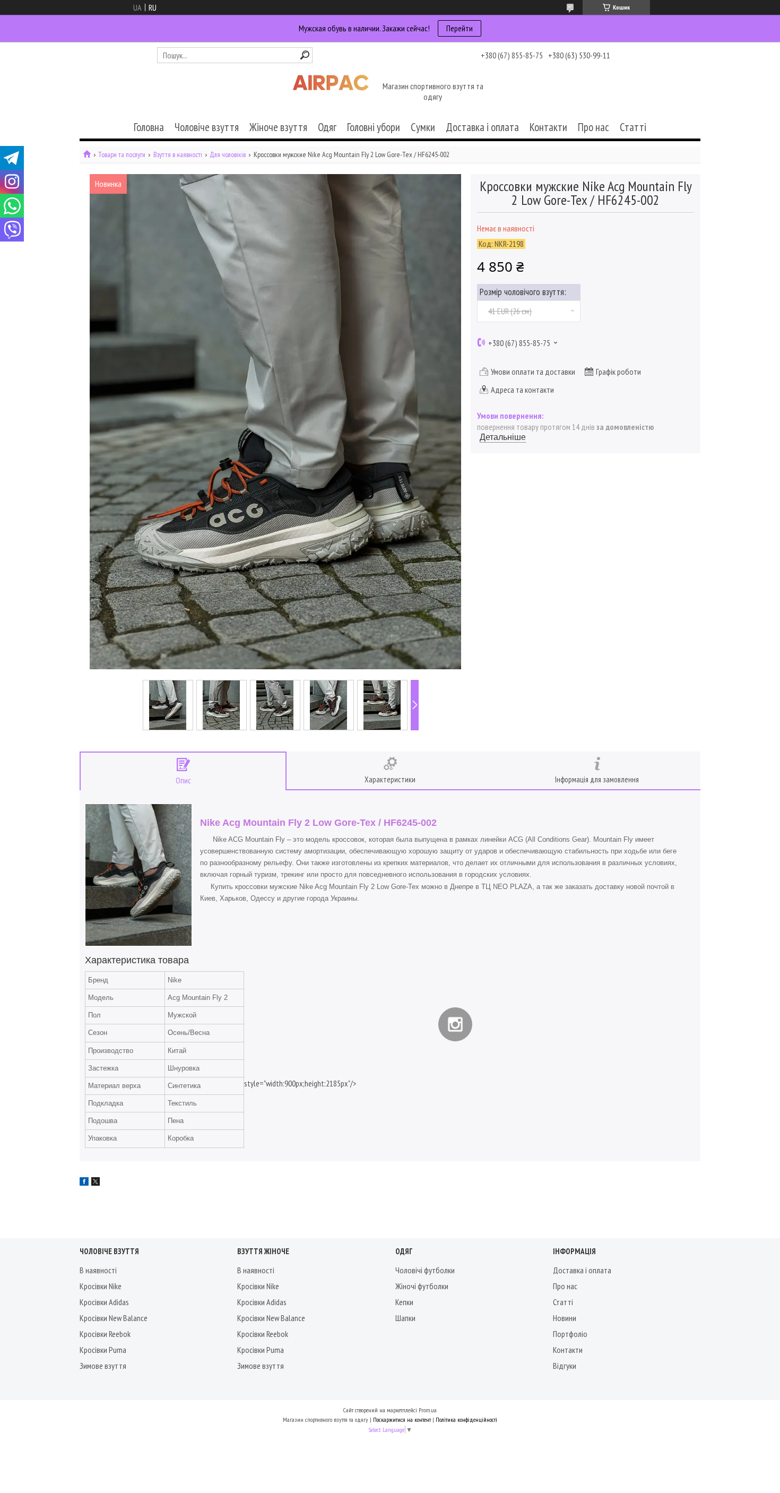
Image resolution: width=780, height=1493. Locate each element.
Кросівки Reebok (105, 1333)
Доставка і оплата (482, 127)
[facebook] (84, 1182)
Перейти (459, 28)
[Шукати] (305, 55)
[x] (95, 1182)
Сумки (423, 127)
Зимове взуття (103, 1365)
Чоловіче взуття (207, 127)
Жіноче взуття (278, 127)
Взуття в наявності (177, 154)
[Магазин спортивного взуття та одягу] (330, 92)
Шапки (405, 1318)
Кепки (404, 1302)
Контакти (548, 127)
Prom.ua (428, 1410)
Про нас (593, 127)
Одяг (327, 127)
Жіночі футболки (421, 1286)
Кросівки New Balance (114, 1318)
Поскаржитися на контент (402, 1419)
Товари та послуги (121, 154)
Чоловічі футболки (425, 1270)
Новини (564, 1318)
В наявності (98, 1270)
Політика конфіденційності (466, 1419)
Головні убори (373, 127)
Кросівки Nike (101, 1286)
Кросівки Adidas (104, 1302)
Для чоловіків (228, 154)
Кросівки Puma (103, 1349)
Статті (633, 127)
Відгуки (564, 1365)
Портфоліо (570, 1333)
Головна (149, 127)
